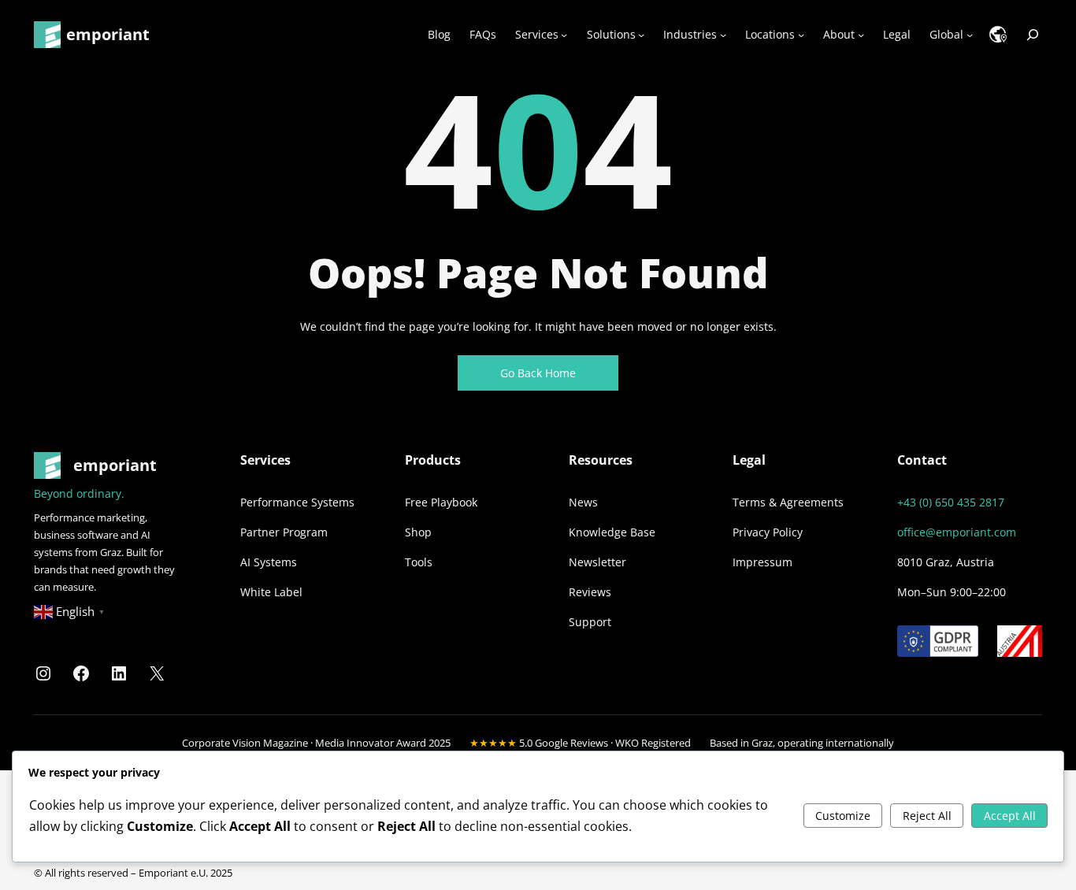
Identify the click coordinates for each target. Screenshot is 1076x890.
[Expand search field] (1032, 34)
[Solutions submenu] (641, 35)
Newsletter (597, 561)
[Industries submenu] (723, 35)
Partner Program (284, 532)
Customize (842, 815)
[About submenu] (861, 35)
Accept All (1010, 815)
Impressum (762, 561)
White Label (271, 591)
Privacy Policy (768, 532)
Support (590, 621)
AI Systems (268, 561)
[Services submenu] (564, 35)
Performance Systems (297, 502)
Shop (418, 532)
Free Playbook (441, 502)
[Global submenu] (970, 35)
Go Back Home (538, 372)
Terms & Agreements (788, 502)
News (583, 502)
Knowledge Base (612, 532)
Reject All (927, 815)
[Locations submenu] (801, 35)
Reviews (590, 591)
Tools (418, 561)
